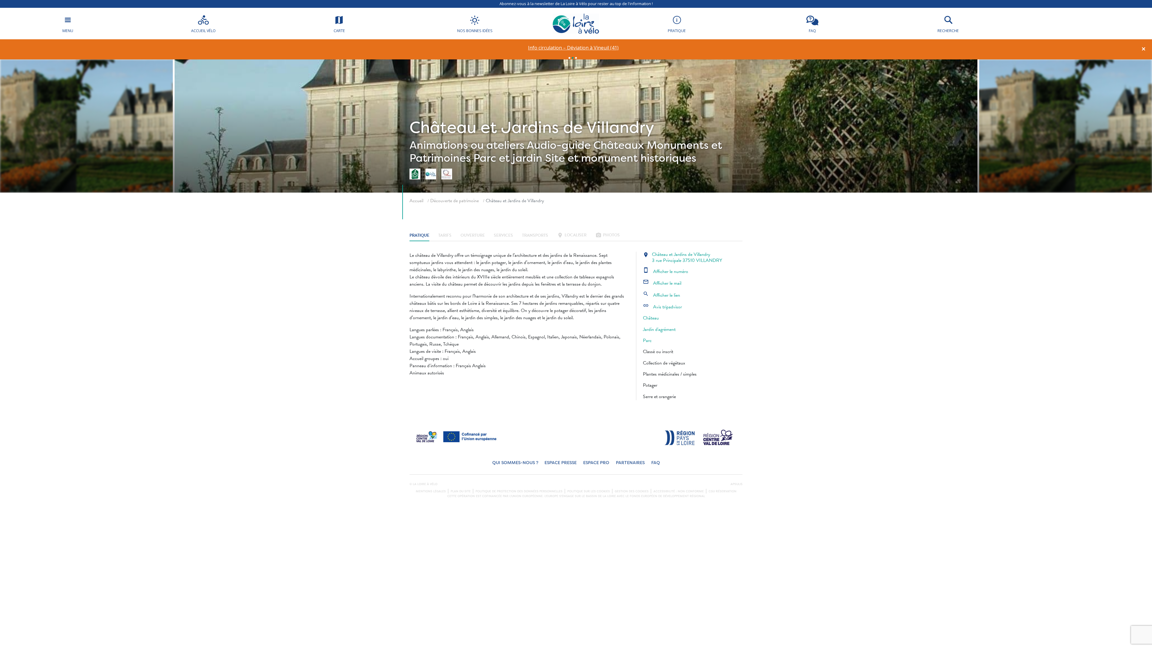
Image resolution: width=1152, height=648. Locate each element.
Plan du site (461, 491)
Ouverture (472, 235)
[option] (573, 48)
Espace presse (560, 462)
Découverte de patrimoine (454, 200)
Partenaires (630, 462)
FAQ (655, 462)
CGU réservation (722, 491)
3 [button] (576, 58)
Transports (535, 235)
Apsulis (736, 484)
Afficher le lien (661, 295)
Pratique (419, 235)
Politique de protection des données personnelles (519, 491)
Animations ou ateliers (467, 145)
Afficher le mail (662, 283)
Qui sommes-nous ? (515, 462)
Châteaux (618, 145)
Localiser (571, 235)
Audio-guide (559, 145)
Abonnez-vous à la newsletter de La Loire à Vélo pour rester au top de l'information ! (576, 3)
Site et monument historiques (620, 158)
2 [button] (573, 58)
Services (503, 235)
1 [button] (569, 58)
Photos (608, 235)
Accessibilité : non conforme (678, 491)
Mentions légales (431, 491)
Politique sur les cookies (588, 491)
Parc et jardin (507, 158)
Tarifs (445, 235)
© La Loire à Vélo (423, 484)
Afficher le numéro (665, 271)
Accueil (416, 200)
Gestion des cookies (632, 491)
